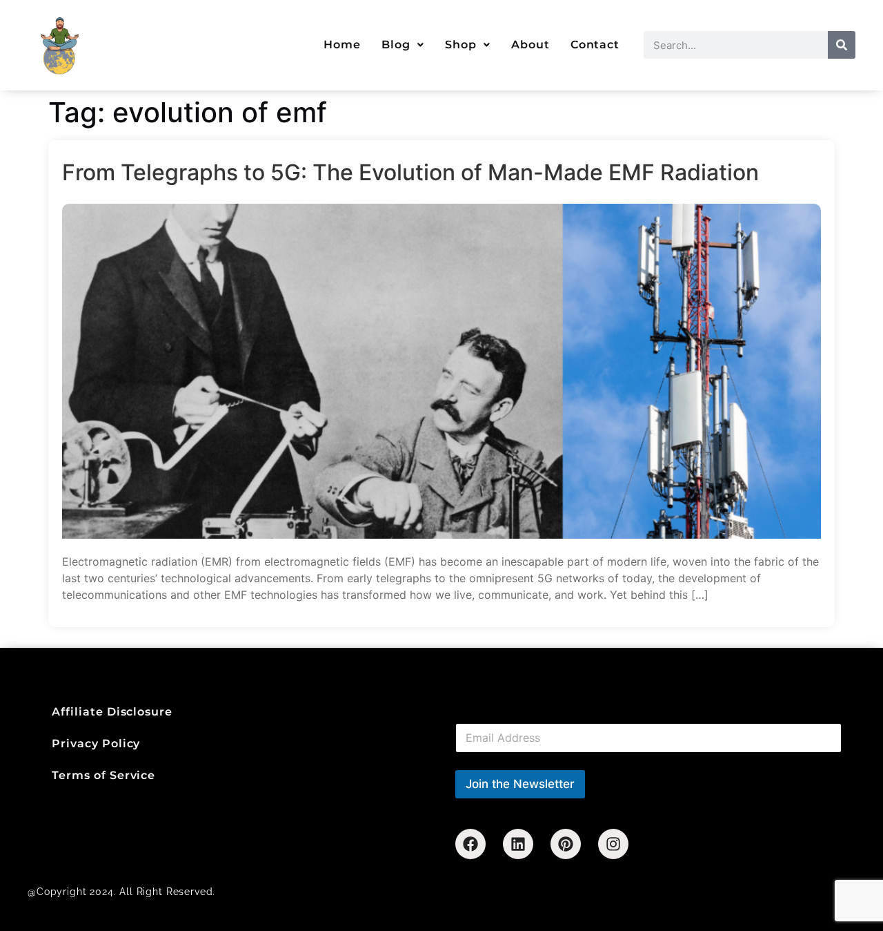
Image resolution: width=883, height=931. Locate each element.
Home (342, 44)
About (530, 44)
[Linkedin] (518, 844)
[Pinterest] (565, 844)
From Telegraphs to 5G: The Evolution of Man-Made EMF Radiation (410, 173)
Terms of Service (103, 775)
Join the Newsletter (520, 784)
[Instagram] (613, 844)
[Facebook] (470, 844)
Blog (395, 44)
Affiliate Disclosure (112, 711)
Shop (461, 44)
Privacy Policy (96, 743)
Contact (595, 44)
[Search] (841, 45)
